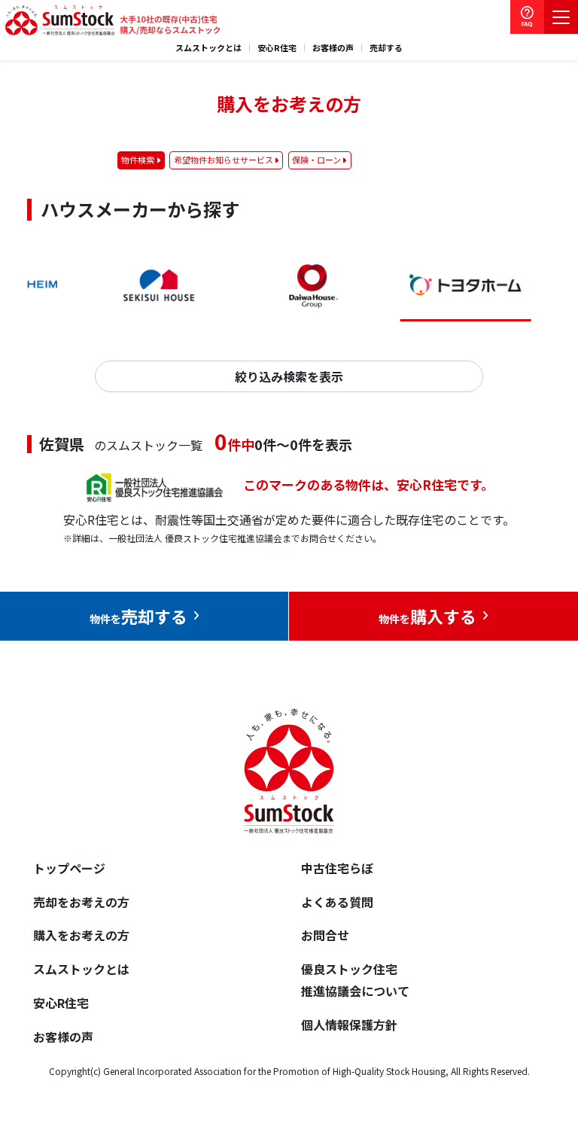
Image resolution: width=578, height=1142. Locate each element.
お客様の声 (333, 48)
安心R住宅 (277, 48)
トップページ (69, 868)
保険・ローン (316, 160)
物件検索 (137, 160)
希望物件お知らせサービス (223, 160)
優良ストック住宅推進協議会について (355, 980)
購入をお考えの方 (81, 935)
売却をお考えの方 (81, 902)
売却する (386, 48)
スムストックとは (208, 48)
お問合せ (325, 935)
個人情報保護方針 (349, 1025)
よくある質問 (337, 902)
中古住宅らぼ (337, 868)
